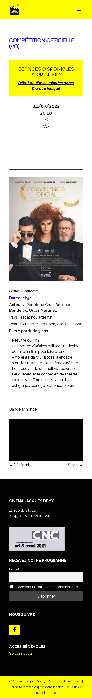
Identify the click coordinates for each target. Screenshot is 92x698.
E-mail (14, 569)
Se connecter (20, 653)
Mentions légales (51, 687)
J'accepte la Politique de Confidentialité (46, 587)
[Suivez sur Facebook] (14, 630)
